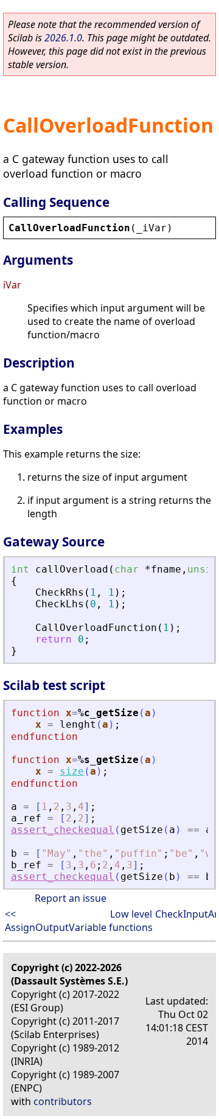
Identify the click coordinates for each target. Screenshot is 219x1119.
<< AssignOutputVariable (55, 920)
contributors (62, 1101)
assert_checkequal (62, 829)
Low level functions (131, 920)
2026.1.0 (63, 37)
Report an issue (70, 898)
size (72, 771)
